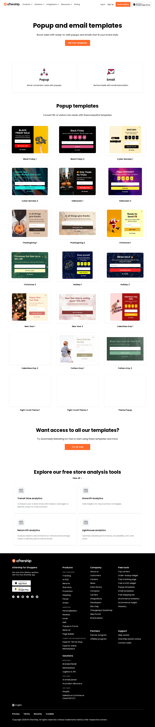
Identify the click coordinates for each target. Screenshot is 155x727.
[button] (30, 140)
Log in (102, 4)
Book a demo (123, 4)
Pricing (77, 4)
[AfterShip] (12, 4)
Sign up (110, 4)
